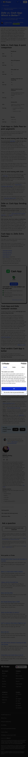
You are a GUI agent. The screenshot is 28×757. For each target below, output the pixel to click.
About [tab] (23, 367)
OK (14, 388)
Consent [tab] (5, 367)
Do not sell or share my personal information (14, 392)
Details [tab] (14, 367)
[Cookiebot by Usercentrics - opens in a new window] (21, 363)
